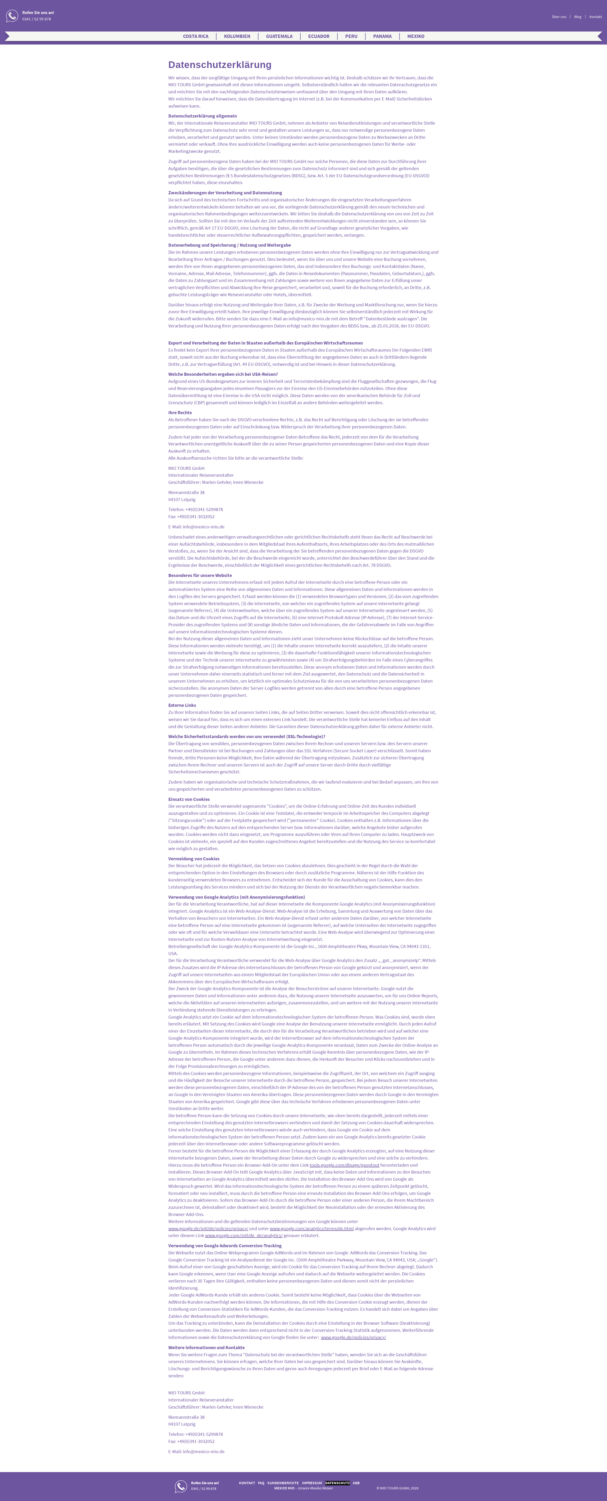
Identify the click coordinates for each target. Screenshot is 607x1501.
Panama (382, 36)
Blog (577, 17)
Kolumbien (237, 36)
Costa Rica (195, 36)
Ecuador (319, 36)
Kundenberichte (283, 1483)
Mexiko (415, 36)
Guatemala (279, 36)
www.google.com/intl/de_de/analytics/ (244, 1235)
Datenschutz (337, 1483)
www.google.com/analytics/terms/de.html (312, 1228)
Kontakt (595, 17)
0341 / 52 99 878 (36, 19)
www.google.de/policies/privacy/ (353, 1337)
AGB (356, 1483)
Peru (351, 36)
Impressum (312, 1483)
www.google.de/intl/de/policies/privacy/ (208, 1228)
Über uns (559, 17)
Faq (261, 1483)
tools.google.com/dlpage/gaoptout (344, 1165)
